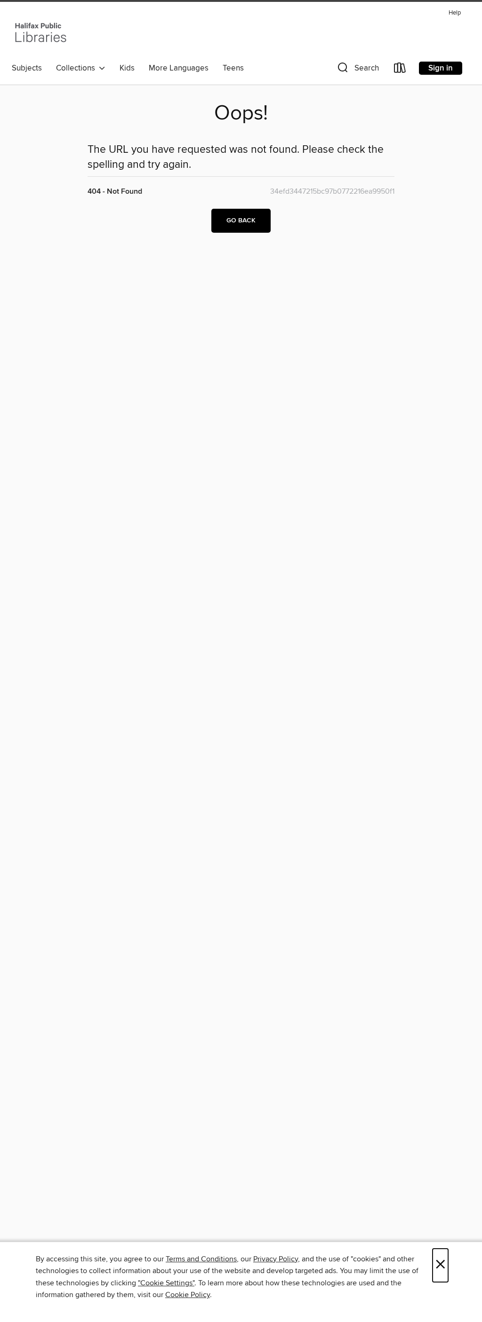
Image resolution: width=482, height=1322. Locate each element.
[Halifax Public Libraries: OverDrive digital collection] (41, 32)
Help (455, 12)
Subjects (27, 68)
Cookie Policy (187, 1294)
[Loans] (400, 70)
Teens (233, 68)
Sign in (440, 68)
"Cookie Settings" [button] (166, 1283)
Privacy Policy (275, 1259)
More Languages (179, 68)
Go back (241, 220)
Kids (127, 68)
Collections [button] (77, 68)
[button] (357, 70)
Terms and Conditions (201, 1259)
